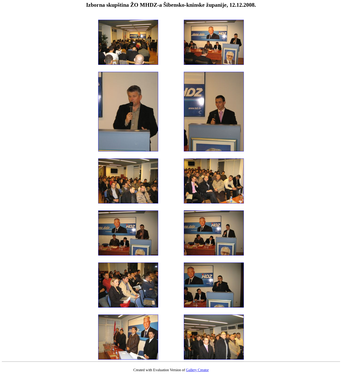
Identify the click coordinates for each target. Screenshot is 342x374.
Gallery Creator (197, 370)
